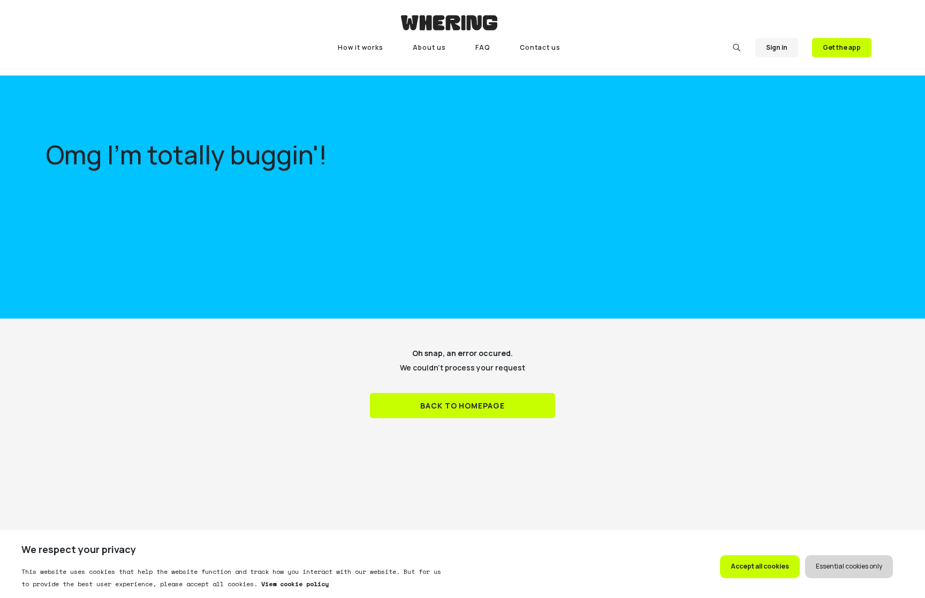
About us (429, 47)
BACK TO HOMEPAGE (462, 405)
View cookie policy (293, 583)
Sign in (776, 47)
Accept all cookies (760, 566)
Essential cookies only (849, 566)
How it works (360, 47)
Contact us (540, 47)
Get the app (842, 47)
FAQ (482, 47)
